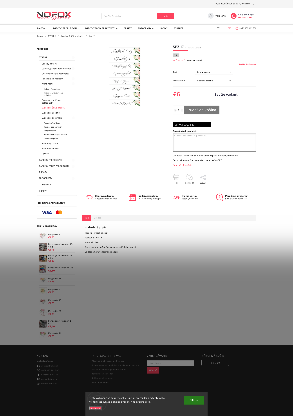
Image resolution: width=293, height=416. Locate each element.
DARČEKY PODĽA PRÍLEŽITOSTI (54, 166)
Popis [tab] (86, 217)
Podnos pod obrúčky (53, 127)
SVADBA (43, 57)
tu (149, 401)
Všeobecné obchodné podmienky (232, 3)
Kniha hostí (47, 83)
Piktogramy (45, 178)
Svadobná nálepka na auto (55, 134)
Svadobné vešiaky (52, 123)
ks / (215, 362)
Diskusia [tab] (97, 217)
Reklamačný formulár (103, 378)
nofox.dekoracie (49, 379)
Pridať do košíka (201, 110)
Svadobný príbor (51, 138)
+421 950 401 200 (50, 370)
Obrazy (43, 172)
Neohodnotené (194, 60)
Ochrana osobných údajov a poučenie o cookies (115, 365)
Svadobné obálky (50, 148)
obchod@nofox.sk (50, 366)
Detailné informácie (182, 165)
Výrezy (45, 153)
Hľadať (165, 16)
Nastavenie (95, 408)
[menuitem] (43, 28)
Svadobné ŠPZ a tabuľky (53, 107)
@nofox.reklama (49, 383)
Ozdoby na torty (49, 63)
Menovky (46, 184)
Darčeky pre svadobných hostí (56, 68)
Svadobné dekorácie (52, 117)
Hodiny (43, 191)
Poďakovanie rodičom (52, 78)
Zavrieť (246, 188)
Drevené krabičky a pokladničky (51, 101)
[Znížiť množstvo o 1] (175, 110)
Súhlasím (194, 400)
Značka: (247, 64)
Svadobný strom (50, 143)
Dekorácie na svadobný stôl (55, 73)
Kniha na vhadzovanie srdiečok (53, 94)
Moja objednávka (100, 382)
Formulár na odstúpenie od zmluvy (109, 369)
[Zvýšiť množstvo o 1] (182, 110)
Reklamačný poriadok (102, 373)
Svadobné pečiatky (51, 112)
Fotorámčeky (50, 130)
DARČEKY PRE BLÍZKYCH (50, 160)
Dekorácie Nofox (49, 374)
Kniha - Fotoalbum (52, 89)
